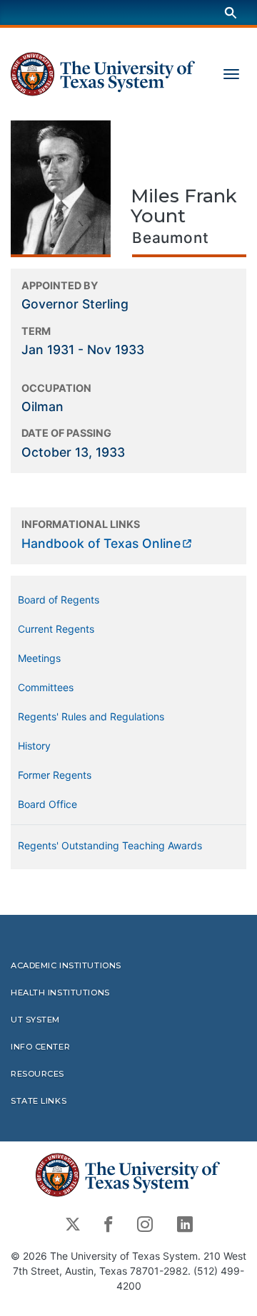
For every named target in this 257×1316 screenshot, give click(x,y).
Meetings (39, 658)
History (34, 746)
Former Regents (54, 775)
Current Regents (56, 629)
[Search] (230, 12)
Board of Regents (58, 600)
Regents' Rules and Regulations (91, 716)
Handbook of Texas (101, 543)
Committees (46, 687)
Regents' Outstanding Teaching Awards (110, 845)
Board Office (47, 804)
